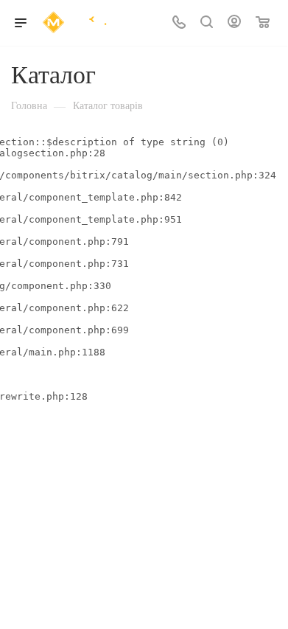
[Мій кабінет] (234, 23)
